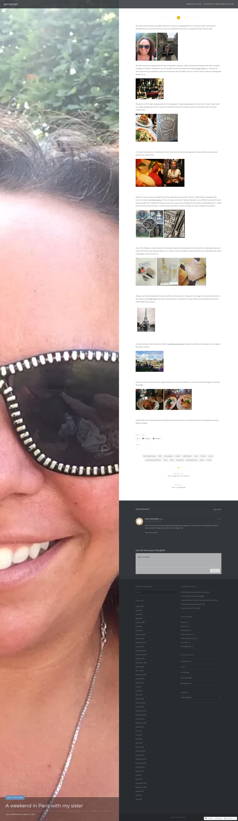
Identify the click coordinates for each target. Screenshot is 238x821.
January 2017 (139, 646)
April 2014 (138, 743)
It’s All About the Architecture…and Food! (195, 592)
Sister (202, 460)
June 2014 (138, 735)
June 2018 (138, 626)
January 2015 (139, 707)
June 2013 (138, 779)
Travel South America (188, 638)
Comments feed (186, 678)
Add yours (217, 509)
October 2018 (139, 622)
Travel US (184, 642)
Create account (186, 661)
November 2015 (140, 674)
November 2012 (140, 783)
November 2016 (140, 654)
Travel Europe (18, 797)
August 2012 (139, 791)
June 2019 (138, 614)
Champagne (168, 456)
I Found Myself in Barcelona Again (192, 596)
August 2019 (139, 606)
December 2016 (140, 650)
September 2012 (141, 787)
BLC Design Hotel (198, 68)
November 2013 (140, 763)
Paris (165, 460)
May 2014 (138, 739)
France (203, 456)
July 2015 (138, 687)
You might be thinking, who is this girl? (219, 4)
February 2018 (140, 634)
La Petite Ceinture (155, 200)
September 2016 (141, 662)
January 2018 (139, 638)
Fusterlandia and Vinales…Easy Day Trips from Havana (199, 600)
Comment (215, 570)
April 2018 (138, 630)
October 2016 (139, 658)
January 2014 (139, 755)
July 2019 (138, 610)
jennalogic (11, 4)
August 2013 (139, 771)
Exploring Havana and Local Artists (193, 604)
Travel (9, 797)
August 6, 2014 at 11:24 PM (153, 521)
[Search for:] (155, 592)
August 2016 (139, 666)
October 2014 (140, 719)
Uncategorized (186, 646)
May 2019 (138, 618)
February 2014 (140, 751)
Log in (183, 667)
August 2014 (139, 727)
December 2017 (140, 642)
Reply (219, 519)
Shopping (179, 460)
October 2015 (139, 679)
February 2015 (140, 703)
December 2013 (140, 759)
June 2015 (138, 691)
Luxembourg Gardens (176, 344)
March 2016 (139, 670)
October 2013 (139, 767)
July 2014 (138, 731)
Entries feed (185, 672)
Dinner (177, 456)
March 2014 (139, 747)
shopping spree (191, 460)
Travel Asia (184, 630)
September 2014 (141, 723)
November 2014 (140, 715)
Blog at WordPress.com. (179, 817)
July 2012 (138, 795)
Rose (171, 460)
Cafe (159, 456)
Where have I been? (194, 4)
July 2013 (138, 775)
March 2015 (139, 699)
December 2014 (140, 711)
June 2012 (138, 799)
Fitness (183, 622)
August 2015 (139, 683)
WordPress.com (186, 683)
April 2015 (138, 695)
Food (196, 456)
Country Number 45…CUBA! (190, 608)
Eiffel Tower (152, 299)
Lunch (211, 456)
